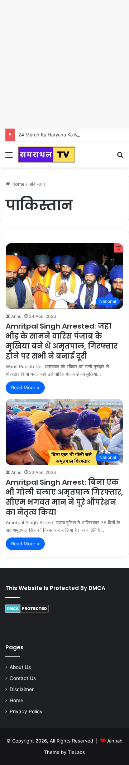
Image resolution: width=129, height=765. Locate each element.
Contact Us (23, 678)
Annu (16, 316)
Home (17, 184)
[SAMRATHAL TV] (46, 154)
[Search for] (120, 157)
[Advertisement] (64, 64)
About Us (20, 667)
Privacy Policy (26, 711)
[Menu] (9, 157)
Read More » (25, 387)
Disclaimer (22, 689)
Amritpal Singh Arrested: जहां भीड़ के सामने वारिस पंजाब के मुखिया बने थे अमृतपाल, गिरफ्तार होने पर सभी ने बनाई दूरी (62, 341)
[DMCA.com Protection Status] (27, 611)
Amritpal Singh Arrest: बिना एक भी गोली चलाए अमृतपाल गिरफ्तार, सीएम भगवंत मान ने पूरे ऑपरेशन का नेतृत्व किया (64, 497)
